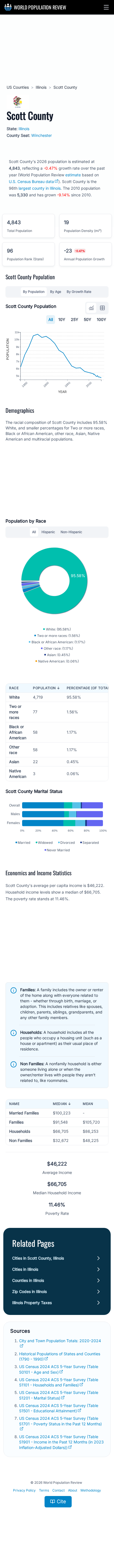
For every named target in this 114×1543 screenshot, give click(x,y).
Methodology (91, 1490)
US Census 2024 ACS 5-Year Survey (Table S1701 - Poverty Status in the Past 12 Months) (60, 1421)
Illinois (41, 87)
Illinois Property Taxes (32, 1302)
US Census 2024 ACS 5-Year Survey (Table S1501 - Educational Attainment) (58, 1408)
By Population (34, 292)
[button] (106, 7)
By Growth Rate (79, 292)
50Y (87, 319)
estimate (73, 174)
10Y (61, 319)
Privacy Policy (24, 1490)
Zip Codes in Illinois (29, 1291)
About (72, 1490)
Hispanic (48, 532)
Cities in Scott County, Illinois (38, 1258)
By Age (55, 292)
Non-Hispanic (71, 532)
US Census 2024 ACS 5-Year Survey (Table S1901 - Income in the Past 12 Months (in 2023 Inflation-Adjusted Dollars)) (61, 1442)
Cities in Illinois (25, 1269)
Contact (58, 1490)
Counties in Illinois (28, 1280)
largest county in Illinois (40, 188)
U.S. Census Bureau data (31, 181)
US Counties (18, 87)
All (50, 319)
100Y (101, 319)
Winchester (41, 135)
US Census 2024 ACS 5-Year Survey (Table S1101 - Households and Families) (58, 1382)
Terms (44, 1490)
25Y (74, 319)
